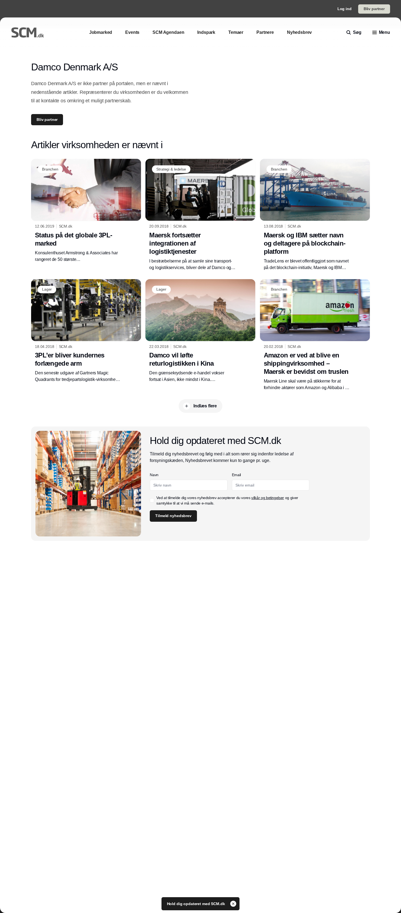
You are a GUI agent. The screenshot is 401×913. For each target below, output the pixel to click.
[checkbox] (152, 500)
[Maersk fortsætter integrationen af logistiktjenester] (200, 215)
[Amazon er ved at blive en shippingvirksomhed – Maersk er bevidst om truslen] (315, 335)
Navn (154, 475)
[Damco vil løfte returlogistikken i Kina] (200, 331)
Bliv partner (374, 9)
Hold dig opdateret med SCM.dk (196, 904)
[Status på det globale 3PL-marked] (86, 210)
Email (236, 475)
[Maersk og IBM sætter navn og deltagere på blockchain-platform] (315, 215)
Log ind (344, 9)
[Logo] (27, 32)
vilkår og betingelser (267, 498)
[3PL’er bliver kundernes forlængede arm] (86, 331)
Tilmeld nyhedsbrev (173, 516)
